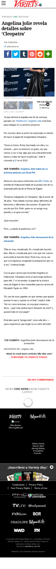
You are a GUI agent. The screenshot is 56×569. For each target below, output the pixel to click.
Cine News (21, 388)
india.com (19, 512)
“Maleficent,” (22, 121)
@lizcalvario (13, 47)
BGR (36, 512)
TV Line (19, 504)
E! (16, 160)
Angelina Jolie (35, 121)
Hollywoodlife (37, 521)
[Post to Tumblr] (24, 54)
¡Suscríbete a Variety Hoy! (27, 467)
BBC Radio (43, 181)
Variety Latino (28, 3)
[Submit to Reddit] (40, 54)
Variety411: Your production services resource (28, 551)
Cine (15, 17)
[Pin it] (32, 54)
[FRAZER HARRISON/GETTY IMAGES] (29, 82)
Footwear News (36, 529)
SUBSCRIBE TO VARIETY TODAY (29, 357)
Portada (6, 17)
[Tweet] (16, 54)
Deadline (19, 521)
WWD (18, 529)
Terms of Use (40, 488)
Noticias (24, 17)
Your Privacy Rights (20, 488)
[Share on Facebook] (7, 54)
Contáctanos (18, 485)
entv (37, 504)
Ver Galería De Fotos (44, 105)
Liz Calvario (10, 42)
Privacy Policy (36, 485)
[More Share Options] (48, 54)
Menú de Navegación (5, 3)
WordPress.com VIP (32, 546)
